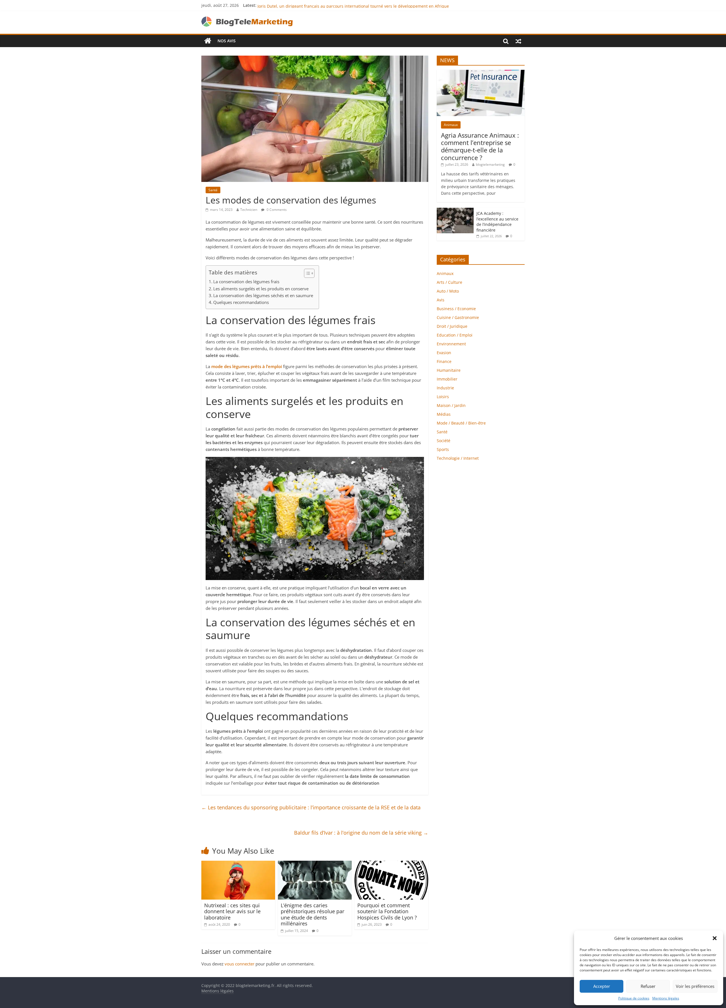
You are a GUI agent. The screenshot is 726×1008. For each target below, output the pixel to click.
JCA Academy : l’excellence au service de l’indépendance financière (497, 222)
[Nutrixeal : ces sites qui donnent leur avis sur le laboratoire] (238, 864)
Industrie (445, 387)
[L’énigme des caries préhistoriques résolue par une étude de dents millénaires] (315, 864)
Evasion (444, 352)
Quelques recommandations (241, 302)
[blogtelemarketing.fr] (207, 41)
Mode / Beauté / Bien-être (461, 423)
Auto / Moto (448, 291)
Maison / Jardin (451, 405)
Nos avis (227, 40)
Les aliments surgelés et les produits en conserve (261, 288)
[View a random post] (518, 41)
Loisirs (443, 396)
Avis (440, 300)
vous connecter (239, 964)
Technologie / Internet (458, 458)
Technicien (248, 209)
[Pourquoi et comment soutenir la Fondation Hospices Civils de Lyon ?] (391, 864)
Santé (213, 190)
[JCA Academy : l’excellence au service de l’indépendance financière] (455, 210)
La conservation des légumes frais (246, 281)
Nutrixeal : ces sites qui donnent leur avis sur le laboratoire (232, 911)
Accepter (601, 986)
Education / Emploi (454, 335)
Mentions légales (665, 998)
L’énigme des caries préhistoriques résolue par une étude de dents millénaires (312, 914)
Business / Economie (456, 308)
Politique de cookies (633, 998)
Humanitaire (449, 370)
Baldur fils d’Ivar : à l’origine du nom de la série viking (361, 832)
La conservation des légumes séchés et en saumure (263, 295)
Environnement (451, 343)
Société (443, 440)
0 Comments (276, 209)
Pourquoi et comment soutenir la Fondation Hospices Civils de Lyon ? (387, 911)
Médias (444, 414)
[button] (714, 938)
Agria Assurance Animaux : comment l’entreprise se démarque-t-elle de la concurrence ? (480, 146)
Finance (444, 361)
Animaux (451, 124)
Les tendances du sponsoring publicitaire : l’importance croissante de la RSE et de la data (311, 807)
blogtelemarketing (490, 164)
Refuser (648, 986)
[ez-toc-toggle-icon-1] (306, 273)
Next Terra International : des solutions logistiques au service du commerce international (342, 5)
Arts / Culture (449, 282)
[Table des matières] (309, 273)
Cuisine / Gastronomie (458, 317)
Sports (443, 449)
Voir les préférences (695, 986)
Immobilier (447, 379)
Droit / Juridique (452, 326)
